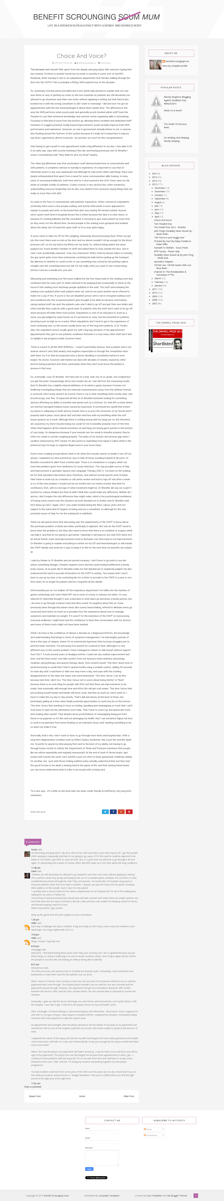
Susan (34, 849)
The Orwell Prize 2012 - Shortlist (170, 227)
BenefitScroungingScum (177, 61)
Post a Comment (32, 1086)
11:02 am (35, 1083)
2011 (155, 289)
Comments (151, 1135)
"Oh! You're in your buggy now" (169, 237)
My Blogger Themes (177, 1195)
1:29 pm (35, 919)
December (160, 187)
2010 (155, 292)
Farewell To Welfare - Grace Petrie (171, 247)
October (159, 195)
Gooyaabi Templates (109, 1195)
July (157, 205)
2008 (155, 299)
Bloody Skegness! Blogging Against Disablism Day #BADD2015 (177, 100)
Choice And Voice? (163, 220)
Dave (33, 871)
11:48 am (35, 867)
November (160, 191)
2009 (155, 296)
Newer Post (35, 1096)
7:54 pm (35, 934)
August (158, 202)
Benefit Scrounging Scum (56, 1195)
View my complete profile (174, 65)
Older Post (129, 1096)
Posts (149, 1129)
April (157, 216)
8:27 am (35, 964)
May (157, 212)
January (159, 285)
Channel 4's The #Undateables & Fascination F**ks (170, 273)
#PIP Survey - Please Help (167, 251)
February (159, 282)
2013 (155, 180)
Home (82, 1096)
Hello (33, 923)
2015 (155, 173)
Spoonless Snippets (163, 261)
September (160, 198)
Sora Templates (154, 1195)
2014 (155, 177)
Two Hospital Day (163, 223)
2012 (155, 184)
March (158, 278)
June (157, 209)
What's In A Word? (173, 110)
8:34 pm (35, 946)
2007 (155, 303)
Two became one (39, 69)
